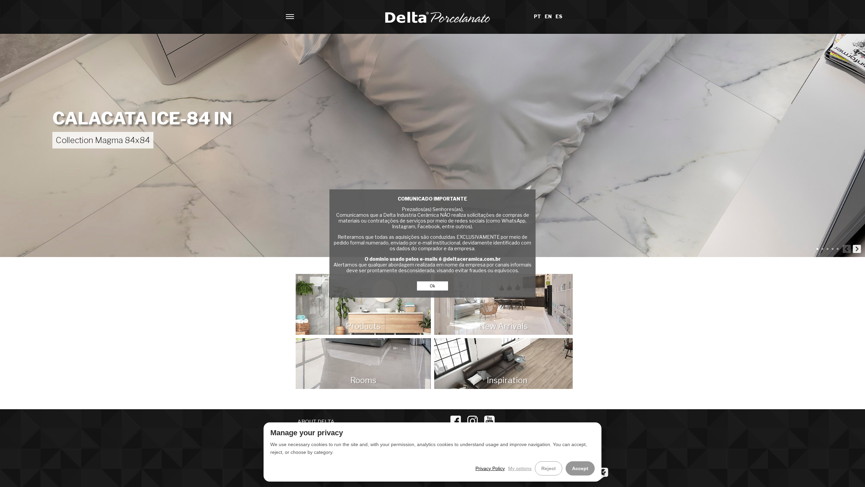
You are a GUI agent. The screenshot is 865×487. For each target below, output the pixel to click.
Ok (432, 285)
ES (558, 16)
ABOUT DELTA (316, 422)
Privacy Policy (490, 468)
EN (549, 16)
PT (538, 16)
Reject (548, 468)
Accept (580, 468)
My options (520, 468)
